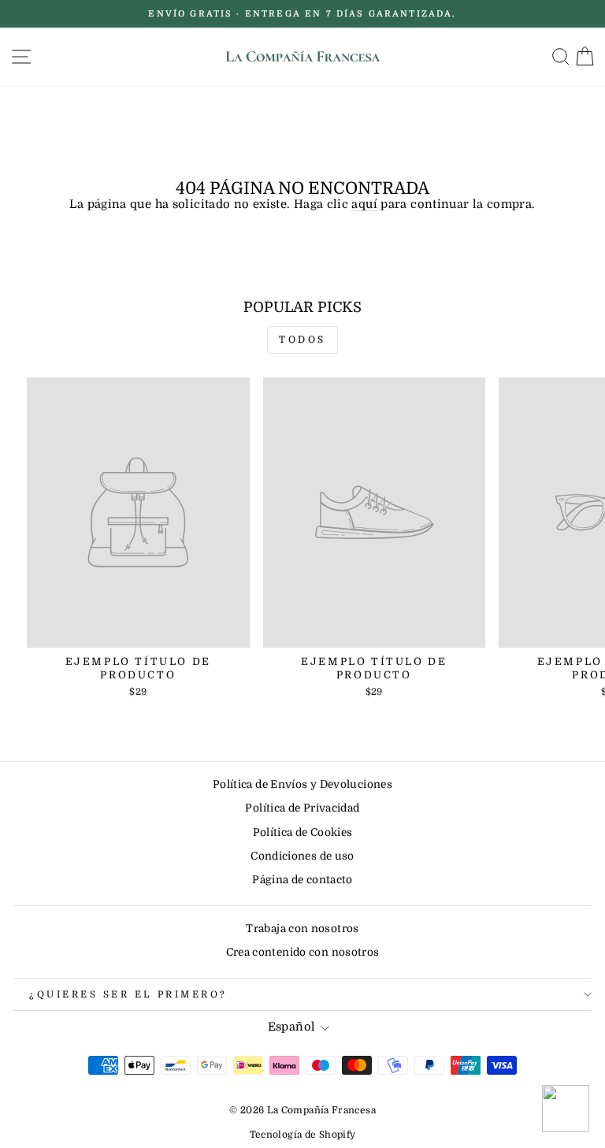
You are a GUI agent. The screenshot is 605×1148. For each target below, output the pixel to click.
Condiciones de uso (302, 856)
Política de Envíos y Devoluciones (302, 784)
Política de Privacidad (302, 808)
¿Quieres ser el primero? (128, 994)
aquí (364, 204)
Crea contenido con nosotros (303, 952)
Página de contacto (302, 880)
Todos (302, 339)
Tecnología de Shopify (303, 1134)
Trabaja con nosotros (302, 928)
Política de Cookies (303, 832)
